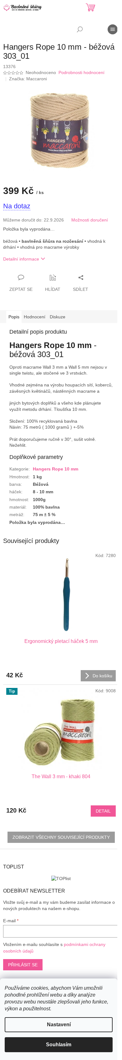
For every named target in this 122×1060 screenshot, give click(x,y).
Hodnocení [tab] (34, 316)
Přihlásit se (23, 964)
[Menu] (112, 29)
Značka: (28, 78)
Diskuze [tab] (57, 316)
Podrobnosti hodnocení (81, 72)
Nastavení (59, 1024)
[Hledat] (80, 29)
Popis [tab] (13, 316)
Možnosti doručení (89, 219)
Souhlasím (58, 1044)
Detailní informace (21, 258)
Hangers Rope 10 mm (55, 468)
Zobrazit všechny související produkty (61, 837)
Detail (103, 811)
